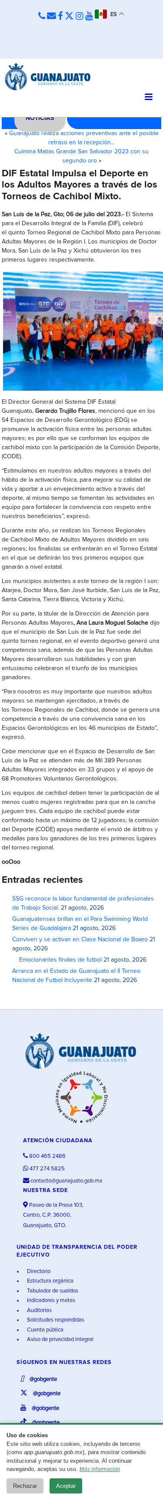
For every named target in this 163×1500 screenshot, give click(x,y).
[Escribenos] (51, 16)
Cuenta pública (44, 1330)
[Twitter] (69, 16)
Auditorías (39, 1310)
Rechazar (25, 1486)
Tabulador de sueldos (52, 1291)
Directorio (38, 1271)
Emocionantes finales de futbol (57, 960)
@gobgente (42, 1379)
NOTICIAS (40, 118)
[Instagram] (79, 16)
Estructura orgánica (49, 1281)
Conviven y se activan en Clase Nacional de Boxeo (80, 939)
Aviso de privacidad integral (59, 1339)
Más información (100, 1469)
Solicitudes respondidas (55, 1320)
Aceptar (66, 1486)
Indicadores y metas (50, 1300)
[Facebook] (60, 16)
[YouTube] (89, 16)
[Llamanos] (41, 16)
